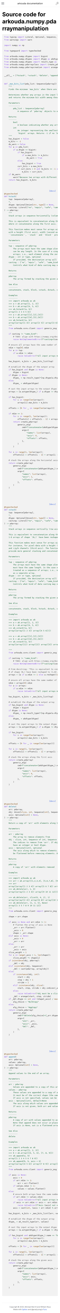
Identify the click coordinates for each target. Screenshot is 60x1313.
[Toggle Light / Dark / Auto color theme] (57, 3)
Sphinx (24, 1309)
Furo (45, 1309)
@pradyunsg (36, 1309)
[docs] (52, 191)
